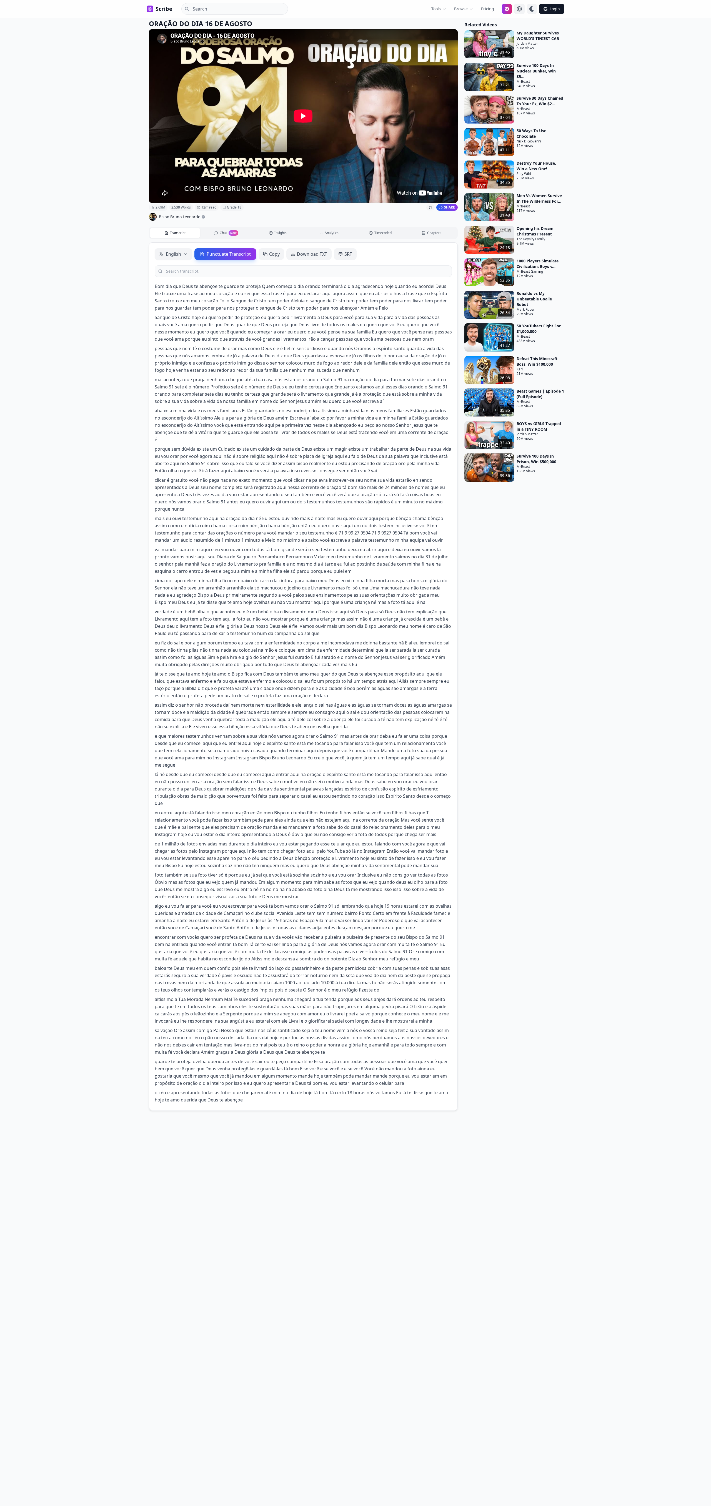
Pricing (487, 8)
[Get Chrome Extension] (507, 9)
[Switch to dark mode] (532, 9)
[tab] (175, 233)
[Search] (185, 9)
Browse (461, 8)
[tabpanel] (303, 676)
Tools (436, 8)
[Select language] (519, 9)
